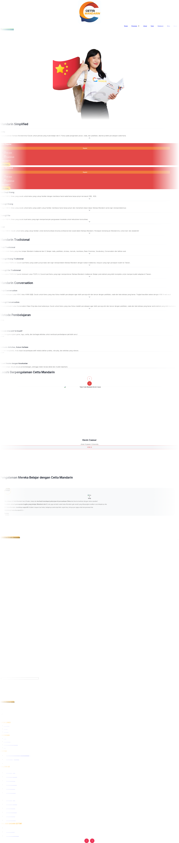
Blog (168, 26)
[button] (86, 841)
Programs (134, 26)
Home (126, 26)
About (145, 26)
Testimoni (160, 26)
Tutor (152, 26)
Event (175, 26)
